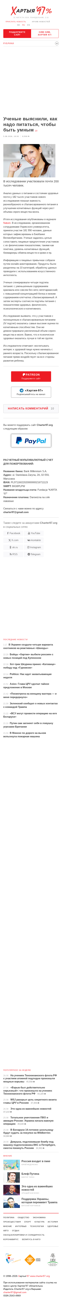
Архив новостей (41, 22)
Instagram (35, 547)
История (53, 1222)
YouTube (35, 533)
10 (36, 131)
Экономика (39, 1217)
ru (23, 25)
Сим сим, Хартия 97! (45, 33)
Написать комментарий (31, 408)
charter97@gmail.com (14, 1292)
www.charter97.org (40, 1276)
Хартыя (31, 11)
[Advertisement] (31, 82)
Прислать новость (16, 22)
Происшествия (12, 1222)
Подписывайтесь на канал (31, 392)
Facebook (15, 533)
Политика (8, 1217)
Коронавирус (11, 1239)
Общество (23, 1217)
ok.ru (15, 547)
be (18, 25)
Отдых (15, 1231)
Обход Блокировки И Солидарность (23, 1235)
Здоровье (52, 1226)
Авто (6, 1231)
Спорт (27, 1222)
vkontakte (35, 540)
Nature (7, 222)
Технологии (37, 1226)
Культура (39, 1222)
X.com (15, 540)
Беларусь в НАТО (31, 1239)
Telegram (36, 554)
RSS (15, 554)
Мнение (7, 1156)
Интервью (21, 1226)
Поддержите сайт (17, 33)
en (28, 25)
